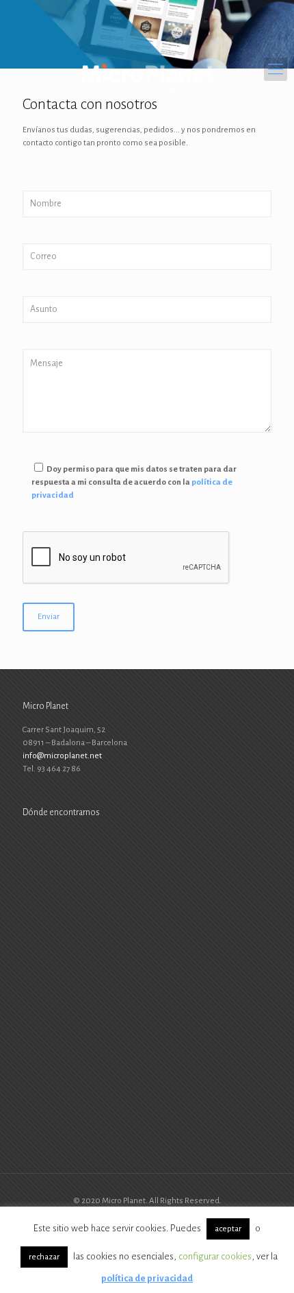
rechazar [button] (44, 1257)
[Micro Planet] (147, 69)
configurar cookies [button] (215, 1256)
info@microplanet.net (62, 755)
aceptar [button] (228, 1228)
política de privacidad (147, 1278)
